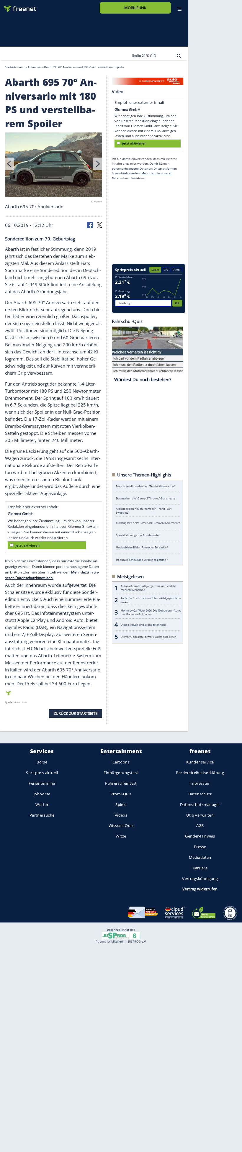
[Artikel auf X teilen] (99, 224)
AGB (200, 825)
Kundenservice (200, 762)
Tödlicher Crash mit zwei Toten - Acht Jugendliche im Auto (151, 600)
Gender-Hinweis (200, 836)
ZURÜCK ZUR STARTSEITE (75, 713)
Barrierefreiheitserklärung (200, 773)
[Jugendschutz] (121, 935)
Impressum (200, 783)
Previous (9, 163)
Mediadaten (200, 857)
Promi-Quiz (120, 794)
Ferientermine (42, 783)
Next (97, 163)
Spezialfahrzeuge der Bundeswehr (137, 535)
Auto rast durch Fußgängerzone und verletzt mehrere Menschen (148, 587)
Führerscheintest (121, 783)
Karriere (200, 868)
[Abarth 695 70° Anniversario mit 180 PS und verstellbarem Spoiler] (53, 165)
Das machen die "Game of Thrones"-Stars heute (145, 498)
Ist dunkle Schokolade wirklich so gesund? (142, 559)
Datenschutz (200, 794)
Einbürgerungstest (121, 773)
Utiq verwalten (200, 815)
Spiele (121, 804)
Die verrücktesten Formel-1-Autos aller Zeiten (148, 637)
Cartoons (121, 762)
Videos (121, 815)
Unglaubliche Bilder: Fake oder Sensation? (142, 547)
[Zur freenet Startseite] (18, 6)
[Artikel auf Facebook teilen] (90, 224)
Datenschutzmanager (200, 804)
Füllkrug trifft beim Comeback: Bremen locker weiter (148, 523)
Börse (42, 762)
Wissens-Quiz (121, 825)
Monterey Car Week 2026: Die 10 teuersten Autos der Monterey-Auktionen (151, 612)
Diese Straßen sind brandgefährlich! (143, 624)
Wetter (41, 804)
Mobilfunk (135, 7)
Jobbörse (42, 794)
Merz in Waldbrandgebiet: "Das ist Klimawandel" (146, 486)
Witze (121, 836)
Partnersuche (42, 815)
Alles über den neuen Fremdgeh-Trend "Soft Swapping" (143, 510)
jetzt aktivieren (27, 545)
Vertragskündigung (200, 878)
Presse (200, 846)
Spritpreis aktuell (42, 773)
